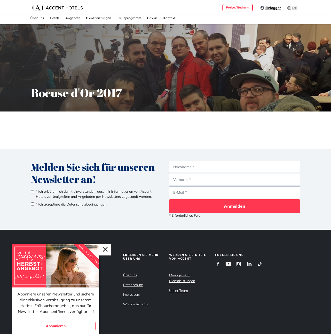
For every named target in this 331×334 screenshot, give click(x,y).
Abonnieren (56, 326)
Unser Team (178, 290)
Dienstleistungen (98, 18)
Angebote (72, 18)
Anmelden (234, 206)
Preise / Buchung (237, 7)
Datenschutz (133, 285)
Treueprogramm (129, 18)
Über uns (37, 18)
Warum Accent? (135, 304)
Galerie (152, 18)
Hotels (55, 18)
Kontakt (169, 18)
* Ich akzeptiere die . (71, 204)
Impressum (131, 294)
